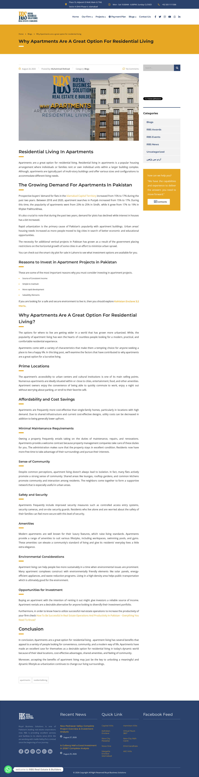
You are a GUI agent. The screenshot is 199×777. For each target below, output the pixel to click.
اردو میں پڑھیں (154, 159)
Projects (100, 16)
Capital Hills (107, 725)
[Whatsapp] (8, 769)
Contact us (145, 16)
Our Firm (86, 16)
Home (75, 16)
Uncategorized (155, 151)
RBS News (153, 144)
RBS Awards (154, 129)
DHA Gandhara (130, 746)
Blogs (132, 16)
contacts (162, 202)
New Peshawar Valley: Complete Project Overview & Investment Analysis (77, 729)
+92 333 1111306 (169, 4)
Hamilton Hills (130, 725)
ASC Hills (127, 751)
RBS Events (153, 137)
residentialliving (40, 680)
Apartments (25, 680)
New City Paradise (106, 739)
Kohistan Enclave (106, 732)
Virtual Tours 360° (129, 732)
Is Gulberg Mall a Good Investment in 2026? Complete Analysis (78, 747)
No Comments (132, 69)
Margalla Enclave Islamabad (107, 753)
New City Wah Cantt (130, 739)
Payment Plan (118, 16)
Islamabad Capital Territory (81, 195)
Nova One (106, 746)
